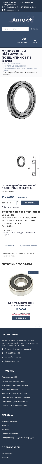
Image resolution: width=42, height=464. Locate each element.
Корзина (5, 458)
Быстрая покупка (11, 207)
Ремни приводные (10, 389)
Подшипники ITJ (9, 377)
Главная (5, 64)
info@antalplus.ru (10, 5)
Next (39, 326)
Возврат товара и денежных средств (18, 438)
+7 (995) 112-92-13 (9, 2)
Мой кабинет (7, 453)
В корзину (30, 203)
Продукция (16, 64)
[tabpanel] (21, 161)
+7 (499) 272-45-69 (26, 2)
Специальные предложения (14, 406)
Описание (9, 246)
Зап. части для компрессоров (14, 393)
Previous (36, 326)
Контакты (6, 430)
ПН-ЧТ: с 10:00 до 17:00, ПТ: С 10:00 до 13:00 (20, 7)
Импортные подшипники (15, 66)
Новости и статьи (9, 421)
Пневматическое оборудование (16, 397)
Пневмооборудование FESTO (15, 401)
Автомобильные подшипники (15, 385)
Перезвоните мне (12, 10)
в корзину (21, 318)
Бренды (5, 425)
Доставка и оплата (28, 246)
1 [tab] (21, 180)
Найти (35, 29)
